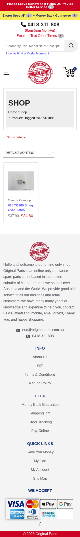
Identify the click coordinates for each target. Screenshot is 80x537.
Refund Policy (40, 383)
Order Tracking (40, 422)
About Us (40, 357)
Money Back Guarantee (40, 404)
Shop (23, 112)
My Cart (40, 461)
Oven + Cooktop (19, 200)
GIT (40, 366)
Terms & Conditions (40, 374)
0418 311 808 (38, 29)
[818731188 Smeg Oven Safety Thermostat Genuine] (21, 181)
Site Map (40, 478)
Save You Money (40, 452)
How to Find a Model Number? (27, 53)
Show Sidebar (16, 137)
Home (12, 112)
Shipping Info (40, 413)
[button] (70, 72)
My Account (40, 470)
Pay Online (40, 431)
